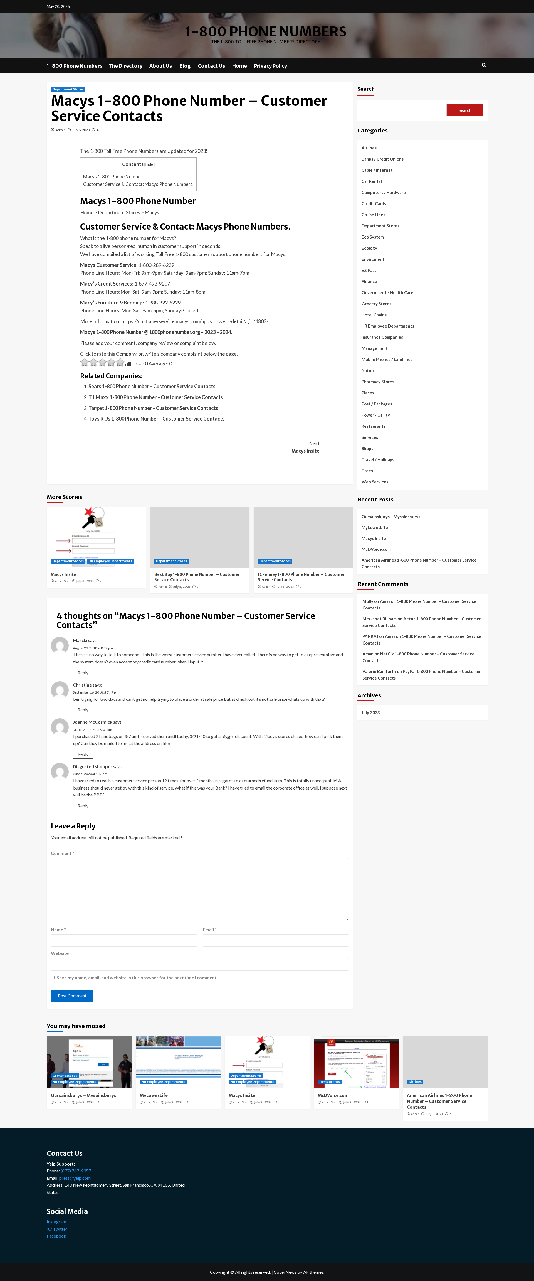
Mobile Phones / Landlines (387, 359)
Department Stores (68, 89)
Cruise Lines (373, 214)
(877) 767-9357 (76, 1170)
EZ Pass (369, 270)
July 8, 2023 (81, 130)
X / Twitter (57, 1228)
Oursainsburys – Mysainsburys (391, 516)
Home (239, 66)
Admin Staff (62, 581)
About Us (160, 66)
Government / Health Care (387, 292)
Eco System (373, 236)
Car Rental (372, 181)
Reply (83, 672)
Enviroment (373, 259)
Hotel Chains (374, 314)
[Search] (484, 65)
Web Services (375, 481)
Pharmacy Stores (378, 381)
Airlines (369, 147)
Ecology (369, 247)
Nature (368, 370)
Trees (367, 470)
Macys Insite (305, 447)
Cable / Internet (377, 170)
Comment (62, 853)
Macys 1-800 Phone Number (112, 177)
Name (58, 929)
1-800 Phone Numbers (266, 31)
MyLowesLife (375, 527)
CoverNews (285, 1272)
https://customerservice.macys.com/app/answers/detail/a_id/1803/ (195, 321)
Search (366, 88)
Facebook (56, 1235)
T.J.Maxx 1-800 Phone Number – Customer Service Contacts (155, 397)
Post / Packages (377, 403)
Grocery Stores (376, 303)
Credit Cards (374, 203)
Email (210, 929)
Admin (61, 130)
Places (368, 392)
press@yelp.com (75, 1178)
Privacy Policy (270, 66)
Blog (185, 66)
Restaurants (373, 426)
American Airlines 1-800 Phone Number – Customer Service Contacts (419, 563)
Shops (367, 448)
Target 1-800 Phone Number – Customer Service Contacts (153, 408)
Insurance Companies (382, 337)
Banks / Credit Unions (383, 158)
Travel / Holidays (378, 459)
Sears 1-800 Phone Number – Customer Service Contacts (152, 386)
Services (370, 437)
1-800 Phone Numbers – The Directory (94, 66)
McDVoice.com (376, 548)
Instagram (56, 1221)
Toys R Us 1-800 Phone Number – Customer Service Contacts (156, 418)
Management (375, 348)
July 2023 (371, 712)
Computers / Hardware (384, 192)
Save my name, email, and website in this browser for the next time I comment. (137, 977)
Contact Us (211, 66)
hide (149, 164)
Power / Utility (376, 414)
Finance (369, 281)
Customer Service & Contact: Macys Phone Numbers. (138, 184)
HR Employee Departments (110, 561)
